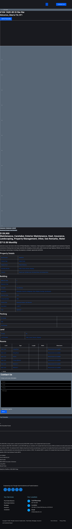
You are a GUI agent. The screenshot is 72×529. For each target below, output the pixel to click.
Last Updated (2, 455)
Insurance (6, 507)
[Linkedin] (13, 489)
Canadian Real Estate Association (43, 443)
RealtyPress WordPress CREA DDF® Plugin (9, 469)
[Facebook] (5, 489)
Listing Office (2, 463)
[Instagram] (9, 489)
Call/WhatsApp (36, 500)
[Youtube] (17, 489)
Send (3, 411)
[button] (47, 4)
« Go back (5, 9)
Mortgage (6, 505)
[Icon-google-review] (20, 489)
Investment (6, 509)
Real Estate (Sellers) (9, 503)
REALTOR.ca (5, 443)
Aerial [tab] (4, 371)
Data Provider (3, 459)
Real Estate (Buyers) (9, 500)
